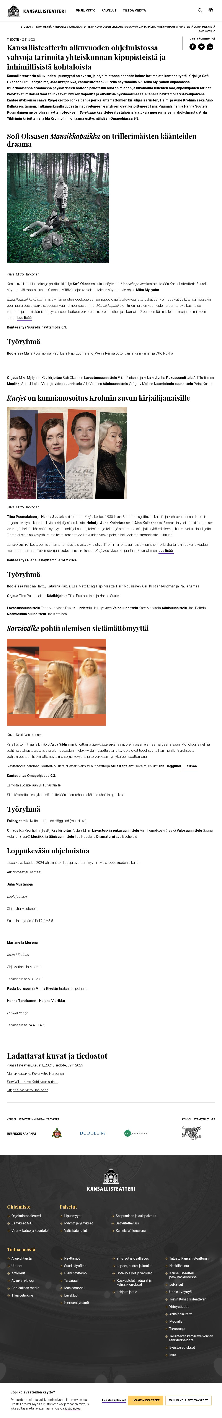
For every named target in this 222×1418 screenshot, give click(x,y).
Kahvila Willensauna (131, 1231)
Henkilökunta (179, 1266)
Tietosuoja (177, 1329)
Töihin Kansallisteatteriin (187, 1299)
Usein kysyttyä (180, 1292)
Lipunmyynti (73, 1216)
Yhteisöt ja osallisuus (133, 1258)
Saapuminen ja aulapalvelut (136, 1216)
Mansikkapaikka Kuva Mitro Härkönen (35, 1073)
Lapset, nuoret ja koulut (134, 1266)
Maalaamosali (74, 1288)
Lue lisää (24, 318)
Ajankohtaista (21, 1258)
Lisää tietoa (72, 1408)
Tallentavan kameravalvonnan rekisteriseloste (191, 1338)
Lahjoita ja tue (127, 1292)
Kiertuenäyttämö (76, 1303)
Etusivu (26, 26)
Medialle (60, 26)
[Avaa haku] (200, 10)
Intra (172, 1355)
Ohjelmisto (85, 10)
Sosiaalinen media (25, 1288)
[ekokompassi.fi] (135, 1133)
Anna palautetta (181, 1314)
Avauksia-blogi (22, 1281)
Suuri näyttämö (75, 1266)
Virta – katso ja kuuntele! (30, 1231)
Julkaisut (176, 1285)
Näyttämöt (72, 1258)
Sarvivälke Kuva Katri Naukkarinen (32, 1082)
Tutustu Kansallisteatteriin (189, 1258)
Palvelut (109, 10)
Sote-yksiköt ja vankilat (134, 1273)
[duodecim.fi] (92, 1133)
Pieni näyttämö (75, 1273)
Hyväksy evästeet (146, 1400)
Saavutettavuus (127, 1223)
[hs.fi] (21, 1133)
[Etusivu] (111, 1179)
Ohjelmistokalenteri (26, 1216)
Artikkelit (18, 1273)
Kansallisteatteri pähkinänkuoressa (183, 1275)
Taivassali (71, 1281)
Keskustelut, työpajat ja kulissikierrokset (134, 1283)
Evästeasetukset (182, 1348)
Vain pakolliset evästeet (188, 1400)
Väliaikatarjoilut (75, 1231)
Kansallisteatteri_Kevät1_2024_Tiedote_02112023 (45, 1065)
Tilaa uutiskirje (22, 1295)
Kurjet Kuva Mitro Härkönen (27, 1090)
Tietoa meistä (134, 10)
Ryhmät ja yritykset (78, 1223)
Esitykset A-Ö (22, 1223)
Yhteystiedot (179, 1307)
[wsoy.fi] (57, 1133)
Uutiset (16, 1266)
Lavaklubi (71, 1295)
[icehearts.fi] (191, 1133)
